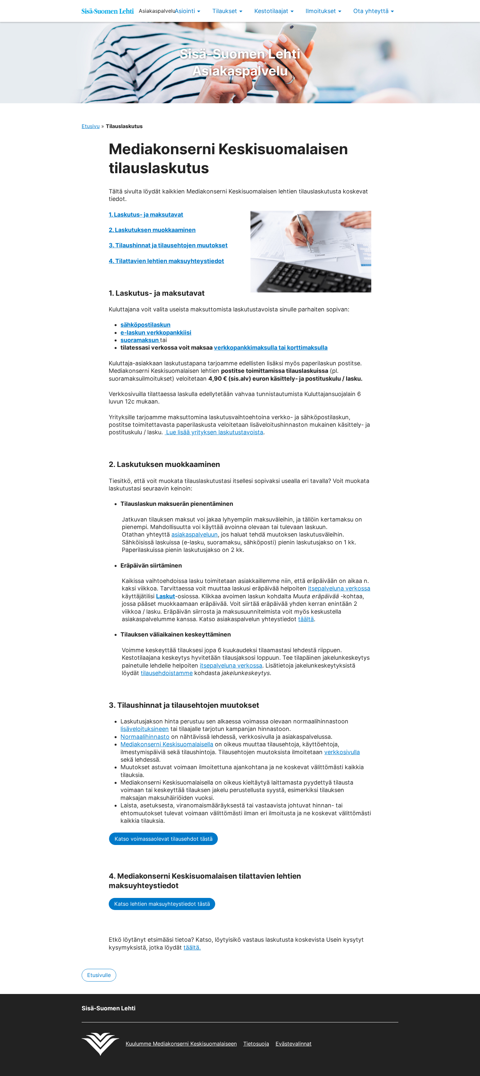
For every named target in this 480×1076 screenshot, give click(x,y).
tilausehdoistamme (167, 673)
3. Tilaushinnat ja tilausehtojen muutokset (168, 245)
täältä (306, 619)
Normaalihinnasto (144, 736)
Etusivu (91, 126)
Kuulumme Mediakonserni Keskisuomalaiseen (181, 1043)
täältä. (192, 947)
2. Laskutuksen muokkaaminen (152, 229)
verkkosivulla (342, 752)
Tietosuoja (256, 1043)
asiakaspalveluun (194, 534)
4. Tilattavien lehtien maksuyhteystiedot (166, 260)
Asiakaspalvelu (240, 62)
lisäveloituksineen (144, 728)
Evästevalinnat (294, 1043)
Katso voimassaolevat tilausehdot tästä (164, 839)
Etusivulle (99, 975)
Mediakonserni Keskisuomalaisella (166, 744)
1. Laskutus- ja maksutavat (146, 214)
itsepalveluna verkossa (339, 588)
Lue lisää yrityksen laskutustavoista (214, 432)
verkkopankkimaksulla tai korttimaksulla (271, 347)
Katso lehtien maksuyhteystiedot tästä (162, 904)
